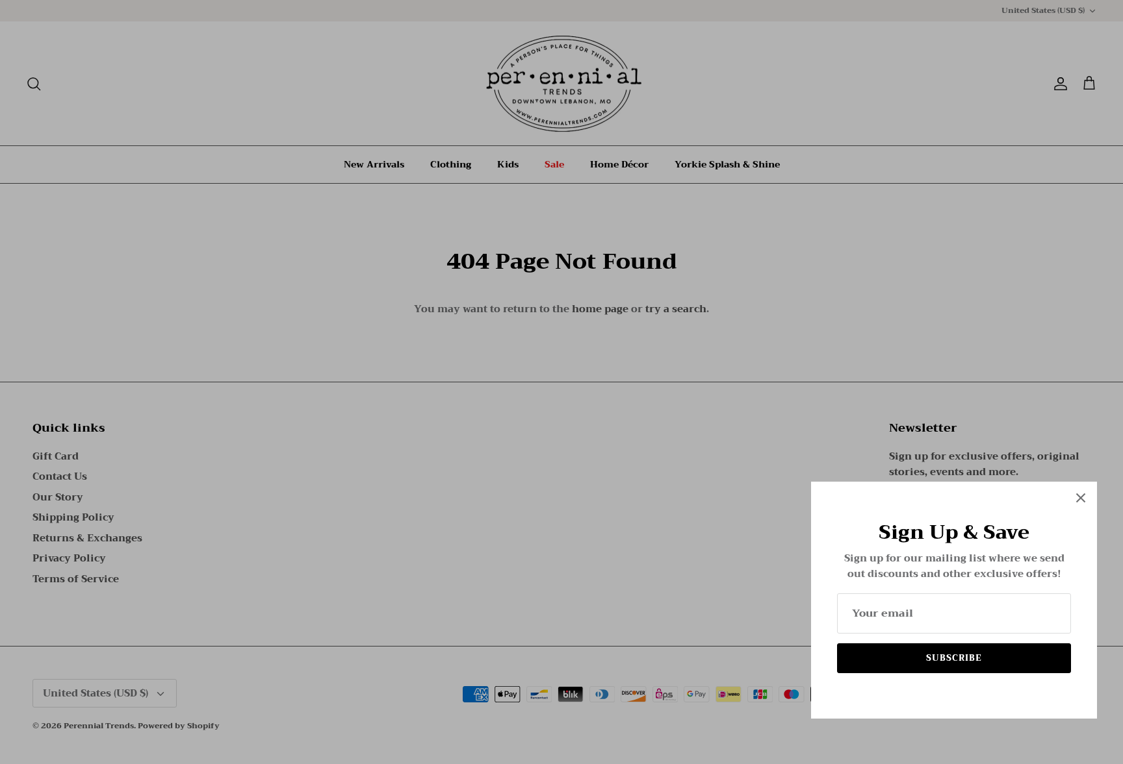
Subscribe (954, 657)
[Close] (1080, 498)
